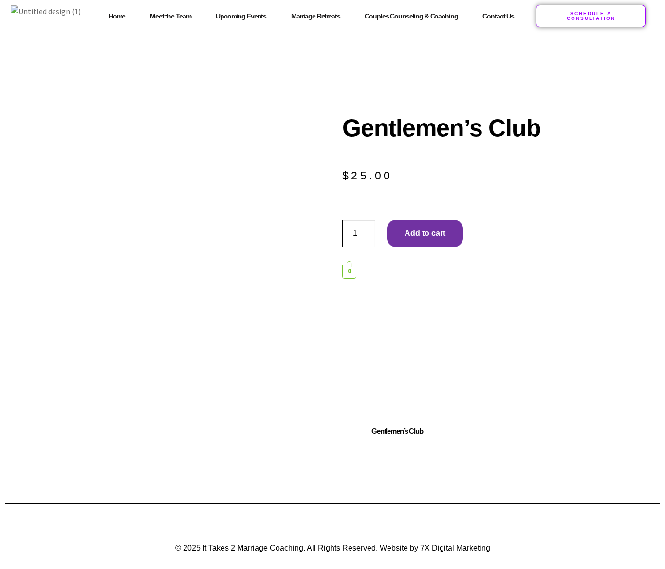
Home (117, 16)
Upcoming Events (241, 16)
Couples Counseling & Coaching (411, 16)
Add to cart (425, 233)
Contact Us (498, 16)
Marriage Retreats (315, 16)
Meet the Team (170, 16)
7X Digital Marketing (455, 548)
